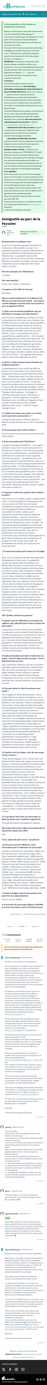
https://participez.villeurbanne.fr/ (19, 1060)
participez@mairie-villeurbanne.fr (18, 125)
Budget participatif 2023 (11, 14)
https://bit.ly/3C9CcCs (14, 1014)
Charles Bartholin (11, 1214)
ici (23, 59)
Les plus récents (18, 940)
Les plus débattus (40, 940)
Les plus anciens (29, 940)
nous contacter (35, 204)
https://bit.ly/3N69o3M (15, 1030)
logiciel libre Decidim (21, 1382)
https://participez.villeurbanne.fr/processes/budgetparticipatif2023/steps (24, 1328)
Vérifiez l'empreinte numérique (23, 1357)
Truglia (9, 230)
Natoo (7, 1191)
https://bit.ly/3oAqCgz (30, 1094)
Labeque (8, 1127)
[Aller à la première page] (18, 6)
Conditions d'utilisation (9, 1364)
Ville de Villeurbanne (12, 958)
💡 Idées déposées (29, 14)
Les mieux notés (7, 940)
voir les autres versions (34, 1354)
